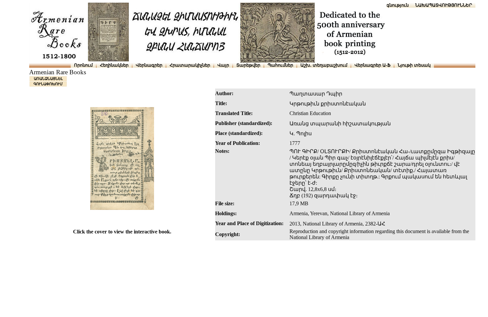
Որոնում (83, 65)
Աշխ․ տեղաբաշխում (323, 65)
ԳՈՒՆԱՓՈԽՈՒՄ (48, 84)
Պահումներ (280, 65)
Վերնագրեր (149, 65)
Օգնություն (396, 5)
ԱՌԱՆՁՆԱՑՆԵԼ (48, 79)
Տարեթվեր (248, 65)
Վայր (223, 65)
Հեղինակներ (114, 65)
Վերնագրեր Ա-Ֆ (372, 65)
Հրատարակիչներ (190, 65)
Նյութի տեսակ (414, 65)
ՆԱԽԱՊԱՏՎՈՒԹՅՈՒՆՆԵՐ (443, 5)
